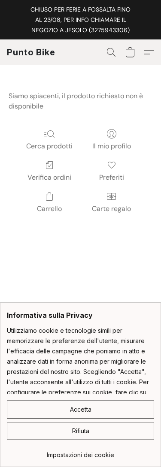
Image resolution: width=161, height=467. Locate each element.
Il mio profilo (111, 146)
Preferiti (111, 177)
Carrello (49, 208)
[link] (80, 451)
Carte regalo (111, 208)
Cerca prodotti (49, 146)
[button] (31, 52)
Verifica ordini (49, 177)
